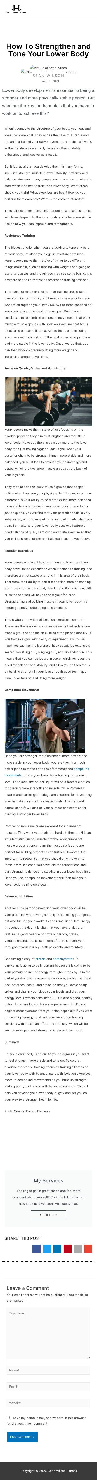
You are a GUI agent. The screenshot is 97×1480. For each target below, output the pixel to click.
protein (40, 959)
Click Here (48, 1215)
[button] (36, 1249)
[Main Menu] (87, 8)
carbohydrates (63, 959)
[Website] (48, 1404)
